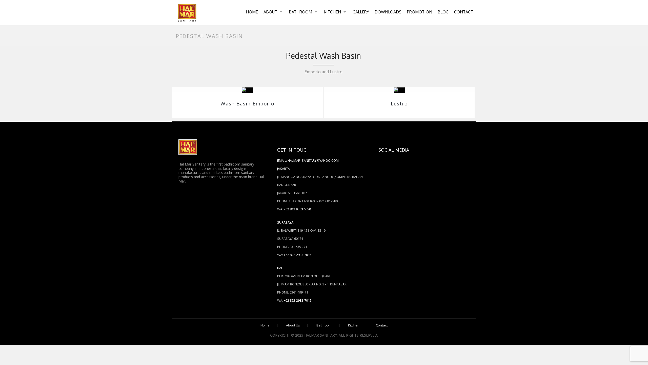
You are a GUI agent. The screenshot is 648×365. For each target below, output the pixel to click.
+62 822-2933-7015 (297, 254)
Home (252, 11)
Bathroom (300, 11)
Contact (463, 11)
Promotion (419, 11)
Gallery (361, 11)
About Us (293, 325)
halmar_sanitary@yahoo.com (313, 160)
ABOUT (270, 11)
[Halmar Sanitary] (187, 13)
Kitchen (332, 11)
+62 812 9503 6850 (297, 209)
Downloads (388, 11)
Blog (443, 11)
